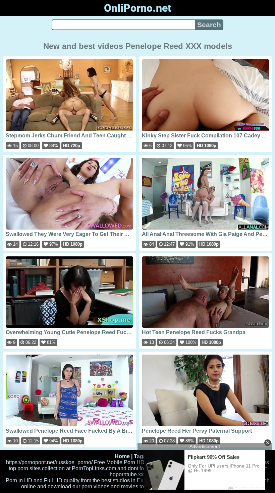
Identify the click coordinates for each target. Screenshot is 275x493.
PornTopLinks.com (94, 468)
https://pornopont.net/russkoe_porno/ (49, 462)
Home (122, 456)
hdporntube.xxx (128, 474)
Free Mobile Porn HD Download (132, 462)
